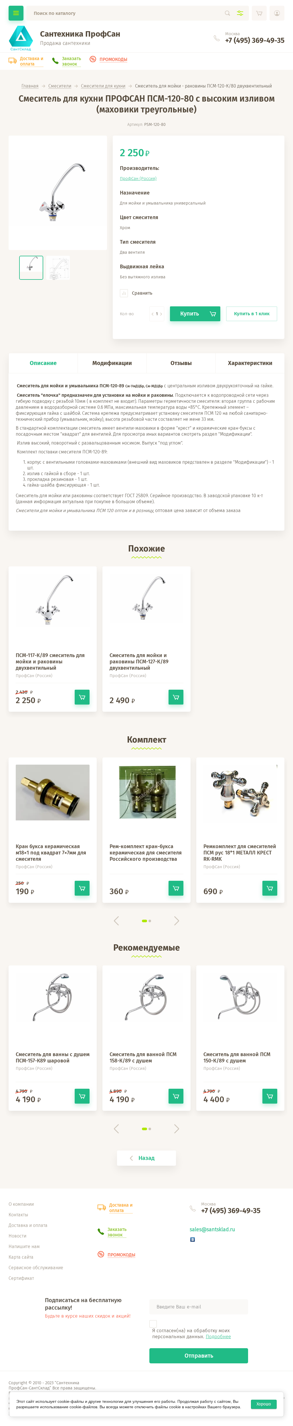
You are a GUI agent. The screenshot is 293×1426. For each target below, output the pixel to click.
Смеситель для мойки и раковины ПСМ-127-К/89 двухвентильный (139, 661)
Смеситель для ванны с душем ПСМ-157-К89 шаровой (53, 1057)
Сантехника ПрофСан (80, 34)
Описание (43, 363)
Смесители (59, 86)
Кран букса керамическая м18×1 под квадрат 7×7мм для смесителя (51, 852)
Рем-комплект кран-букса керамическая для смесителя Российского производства (146, 852)
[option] (58, 193)
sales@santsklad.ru (212, 1229)
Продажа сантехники (65, 43)
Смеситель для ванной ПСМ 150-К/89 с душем (236, 1057)
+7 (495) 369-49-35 (254, 40)
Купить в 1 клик (252, 314)
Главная (30, 86)
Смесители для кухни (103, 86)
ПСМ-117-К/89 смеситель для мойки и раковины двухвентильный (50, 661)
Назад (146, 1158)
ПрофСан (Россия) (138, 178)
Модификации (112, 363)
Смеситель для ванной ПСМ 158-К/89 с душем (143, 1057)
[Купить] (82, 697)
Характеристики (250, 363)
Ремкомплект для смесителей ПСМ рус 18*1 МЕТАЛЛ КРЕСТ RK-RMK (239, 852)
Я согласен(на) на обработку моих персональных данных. (191, 1334)
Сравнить (141, 293)
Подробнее (218, 1337)
